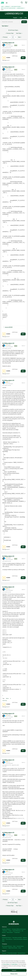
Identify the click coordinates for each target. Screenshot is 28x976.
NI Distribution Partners (6, 937)
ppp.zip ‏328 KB (8, 327)
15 (6, 580)
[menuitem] (22, 3)
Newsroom (5, 947)
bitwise (7, 698)
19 (6, 862)
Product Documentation (12, 953)
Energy (10, 930)
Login (20, 17)
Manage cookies (14, 973)
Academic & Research (6, 929)
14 (6, 549)
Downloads (4, 953)
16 (6, 706)
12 (6, 336)
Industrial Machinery (16, 930)
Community (7, 6)
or (10, 698)
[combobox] (11, 21)
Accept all (14, 970)
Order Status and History (17, 937)
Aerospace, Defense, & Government (19, 929)
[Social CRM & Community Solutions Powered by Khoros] (14, 911)
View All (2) (4, 700)
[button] (4, 57)
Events (19, 947)
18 (6, 825)
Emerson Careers (20, 946)
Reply (23, 57)
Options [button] (23, 45)
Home (2, 6)
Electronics (5, 930)
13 (6, 373)
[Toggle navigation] (7, 2)
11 (6, 60)
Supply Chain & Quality (12, 947)
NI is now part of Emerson (7, 946)
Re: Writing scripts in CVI (8, 42)
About (14, 946)
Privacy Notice (6, 964)
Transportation (17, 932)
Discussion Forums (15, 6)
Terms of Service (9, 939)
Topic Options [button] (5, 26)
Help (25, 17)
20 (6, 893)
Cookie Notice (14, 964)
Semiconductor (10, 932)
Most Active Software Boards (8, 8)
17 (6, 753)
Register (15, 17)
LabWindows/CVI (20, 8)
